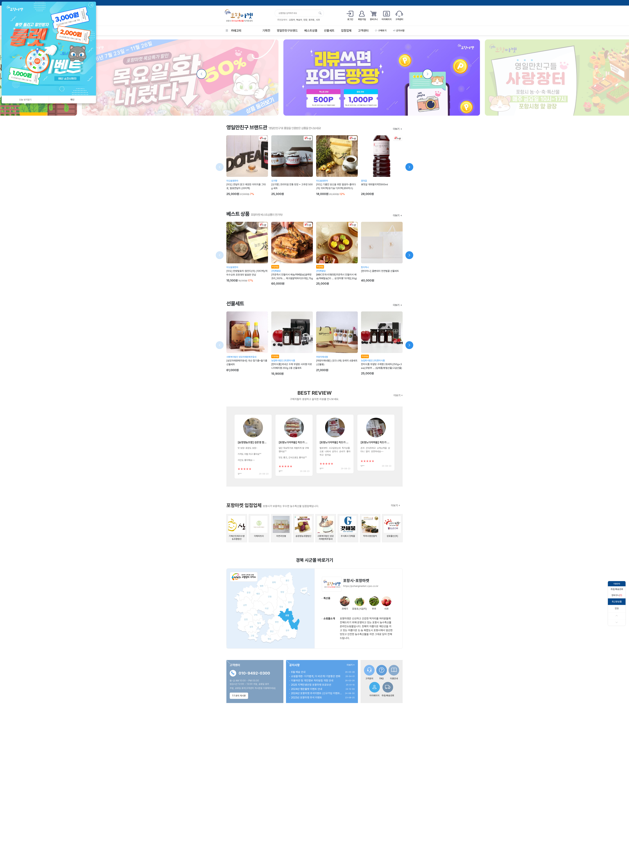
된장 (305, 19)
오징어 (292, 19)
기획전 (266, 30)
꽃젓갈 (364, 180)
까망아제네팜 (322, 357)
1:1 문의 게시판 (239, 695)
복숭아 (299, 19)
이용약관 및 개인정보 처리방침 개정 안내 (312, 680)
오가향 (274, 180)
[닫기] (91, 5)
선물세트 (329, 30)
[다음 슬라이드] (409, 167)
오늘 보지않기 (25, 99)
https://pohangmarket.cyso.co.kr (360, 586)
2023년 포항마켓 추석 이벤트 (306, 697)
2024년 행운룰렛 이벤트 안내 (306, 689)
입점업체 (346, 30)
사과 (318, 19)
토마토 (311, 19)
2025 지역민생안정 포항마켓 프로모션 (311, 684)
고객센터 (363, 30)
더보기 (396, 129)
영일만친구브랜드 (287, 30)
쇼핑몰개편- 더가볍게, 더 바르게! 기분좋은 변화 (315, 676)
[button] (617, 589)
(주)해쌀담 (276, 271)
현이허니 (365, 267)
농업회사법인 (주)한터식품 (283, 360)
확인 (72, 99)
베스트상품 (310, 30)
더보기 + (398, 395)
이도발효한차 (232, 180)
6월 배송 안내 (298, 672)
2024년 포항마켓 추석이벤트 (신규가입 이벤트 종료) (316, 693)
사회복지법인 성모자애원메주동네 (241, 357)
